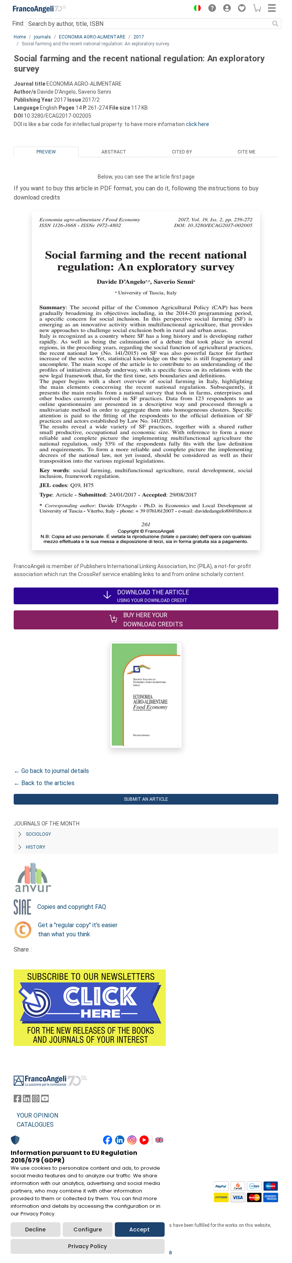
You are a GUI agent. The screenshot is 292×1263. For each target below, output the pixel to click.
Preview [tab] (46, 152)
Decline (35, 1229)
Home (20, 37)
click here (197, 124)
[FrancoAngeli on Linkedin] (26, 1100)
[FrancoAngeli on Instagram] (36, 1100)
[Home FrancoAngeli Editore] (39, 9)
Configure (87, 1229)
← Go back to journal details (51, 770)
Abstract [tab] (114, 152)
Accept (139, 1229)
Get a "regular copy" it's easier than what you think (77, 929)
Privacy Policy (87, 1246)
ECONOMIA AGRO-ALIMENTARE (92, 37)
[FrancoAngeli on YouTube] (45, 1100)
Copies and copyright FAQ (71, 906)
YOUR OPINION (37, 1115)
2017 (138, 37)
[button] (195, 9)
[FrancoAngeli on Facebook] (17, 1100)
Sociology (38, 834)
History (35, 847)
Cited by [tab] (182, 152)
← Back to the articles (44, 783)
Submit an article (146, 799)
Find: (18, 23)
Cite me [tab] (247, 152)
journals (42, 37)
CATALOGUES (35, 1124)
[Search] (275, 23)
